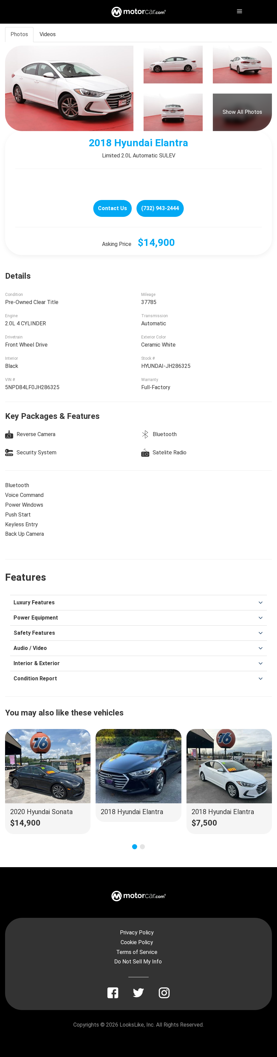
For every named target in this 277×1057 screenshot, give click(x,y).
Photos (19, 34)
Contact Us (112, 208)
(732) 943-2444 (160, 208)
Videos (48, 34)
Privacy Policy (137, 932)
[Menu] (238, 10)
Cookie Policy (137, 942)
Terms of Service (136, 952)
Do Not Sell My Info (138, 961)
